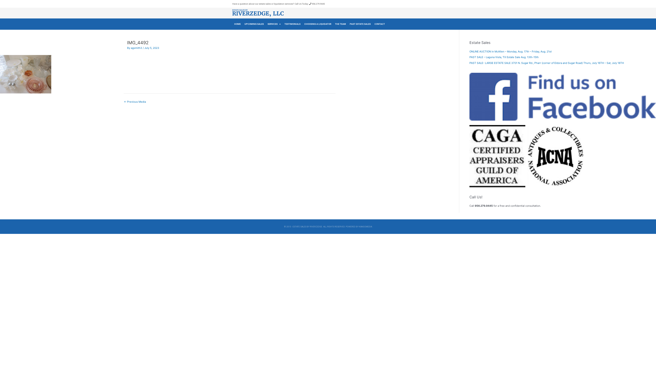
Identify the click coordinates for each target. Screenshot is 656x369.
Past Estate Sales (360, 24)
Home (237, 24)
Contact (379, 24)
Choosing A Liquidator (317, 24)
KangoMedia (365, 227)
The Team (340, 24)
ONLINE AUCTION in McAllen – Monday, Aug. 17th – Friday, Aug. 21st (510, 51)
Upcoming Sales (254, 24)
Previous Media (135, 101)
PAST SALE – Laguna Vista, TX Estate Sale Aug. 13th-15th (504, 57)
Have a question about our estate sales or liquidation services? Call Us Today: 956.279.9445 (278, 4)
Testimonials (292, 24)
